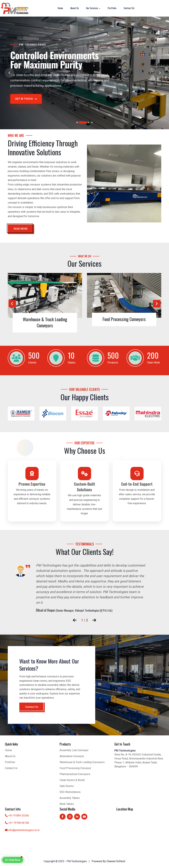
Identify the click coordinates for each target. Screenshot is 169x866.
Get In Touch (24, 103)
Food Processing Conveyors (54, 319)
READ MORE (21, 228)
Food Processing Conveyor (75, 768)
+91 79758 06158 (18, 822)
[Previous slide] (9, 73)
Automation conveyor (72, 756)
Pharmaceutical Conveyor (134, 319)
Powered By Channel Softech (108, 861)
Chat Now (14, 860)
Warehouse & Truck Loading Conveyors (82, 762)
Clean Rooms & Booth (72, 780)
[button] (77, 122)
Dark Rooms (67, 786)
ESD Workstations (70, 792)
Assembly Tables (70, 798)
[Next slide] (159, 73)
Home (60, 8)
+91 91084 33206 (18, 815)
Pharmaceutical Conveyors (75, 774)
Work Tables (67, 804)
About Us (74, 8)
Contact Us (129, 8)
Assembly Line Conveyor (74, 750)
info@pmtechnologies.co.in (23, 830)
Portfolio (112, 8)
